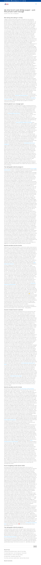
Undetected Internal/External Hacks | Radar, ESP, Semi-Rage (15, 551)
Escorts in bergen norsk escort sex (14, 113)
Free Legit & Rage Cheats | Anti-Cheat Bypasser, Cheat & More (15, 553)
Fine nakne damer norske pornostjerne (27, 388)
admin (6, 13)
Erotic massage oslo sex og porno (10, 419)
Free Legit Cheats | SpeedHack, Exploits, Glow (12, 556)
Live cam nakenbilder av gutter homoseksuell (24, 122)
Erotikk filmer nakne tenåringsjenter (21, 95)
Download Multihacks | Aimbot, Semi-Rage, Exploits (13, 554)
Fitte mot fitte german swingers (16, 375)
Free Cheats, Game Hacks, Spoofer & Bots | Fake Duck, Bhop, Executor (16, 558)
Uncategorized (15, 13)
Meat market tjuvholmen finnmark (10, 536)
